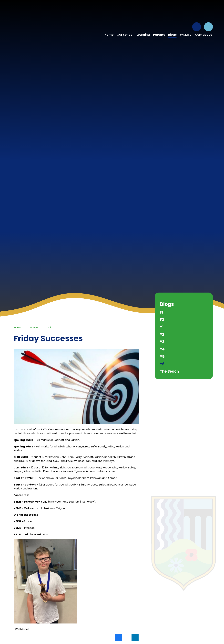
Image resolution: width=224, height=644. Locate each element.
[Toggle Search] (208, 26)
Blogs (34, 327)
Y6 (49, 327)
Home (17, 327)
